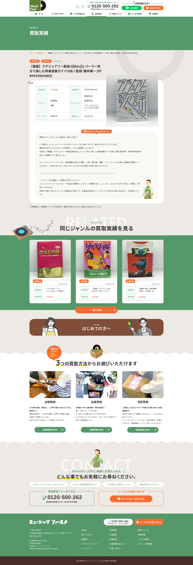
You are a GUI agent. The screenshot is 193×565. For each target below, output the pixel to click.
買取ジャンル (143, 530)
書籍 (52, 105)
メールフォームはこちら (133, 498)
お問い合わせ (115, 548)
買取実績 (40, 53)
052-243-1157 (35, 536)
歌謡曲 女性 (88, 96)
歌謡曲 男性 (88, 100)
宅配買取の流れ (143, 429)
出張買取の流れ (96, 429)
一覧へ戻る (96, 310)
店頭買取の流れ (50, 429)
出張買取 (113, 534)
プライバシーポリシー (90, 544)
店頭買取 (113, 539)
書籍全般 (46, 61)
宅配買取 (113, 530)
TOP (31, 53)
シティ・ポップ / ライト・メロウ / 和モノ (91, 107)
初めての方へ (86, 534)
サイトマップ (86, 548)
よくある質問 (143, 539)
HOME (83, 530)
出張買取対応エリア (117, 544)
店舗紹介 (84, 539)
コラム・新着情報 (145, 544)
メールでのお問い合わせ (151, 522)
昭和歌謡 (34, 61)
